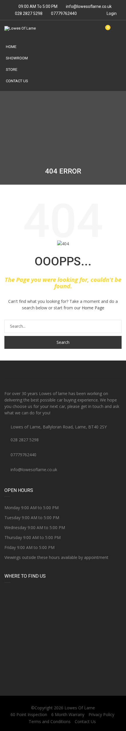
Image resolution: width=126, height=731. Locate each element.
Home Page (93, 307)
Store (11, 69)
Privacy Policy (101, 714)
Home (11, 46)
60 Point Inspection (29, 714)
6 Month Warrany (67, 714)
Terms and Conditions (50, 721)
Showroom (17, 58)
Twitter (62, 369)
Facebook (23, 369)
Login (111, 13)
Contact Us (17, 81)
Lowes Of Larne (79, 708)
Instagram (102, 369)
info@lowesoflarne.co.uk (89, 6)
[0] (105, 30)
